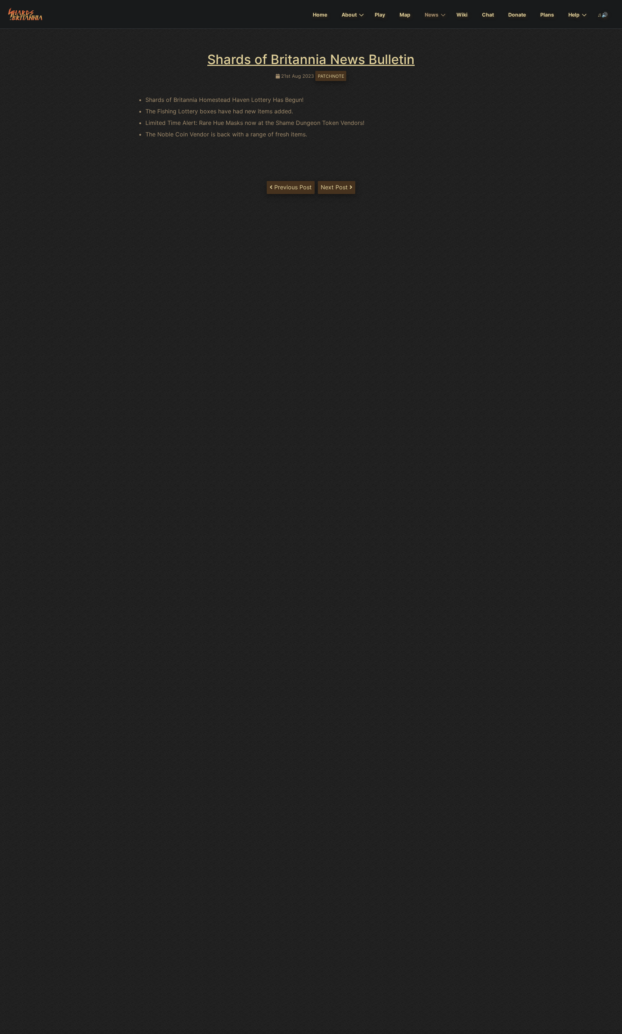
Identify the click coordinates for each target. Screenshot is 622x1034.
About (349, 15)
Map (405, 15)
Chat (488, 15)
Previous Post (292, 187)
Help (574, 15)
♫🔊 (603, 15)
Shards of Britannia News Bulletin (311, 59)
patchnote (331, 76)
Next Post (335, 187)
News (431, 15)
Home (320, 15)
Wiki (462, 15)
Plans (547, 15)
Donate (517, 15)
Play (380, 15)
